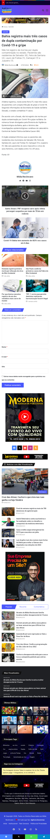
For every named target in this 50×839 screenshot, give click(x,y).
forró (41, 749)
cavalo (23, 745)
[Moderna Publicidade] (25, 20)
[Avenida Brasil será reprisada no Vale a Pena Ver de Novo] (8, 637)
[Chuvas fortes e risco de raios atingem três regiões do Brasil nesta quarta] (40, 729)
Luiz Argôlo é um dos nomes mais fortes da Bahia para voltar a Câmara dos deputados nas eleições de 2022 (32, 542)
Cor (4, 749)
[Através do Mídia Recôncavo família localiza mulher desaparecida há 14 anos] (8, 615)
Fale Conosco (24, 823)
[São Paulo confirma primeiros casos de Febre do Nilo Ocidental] (37, 260)
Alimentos (6, 745)
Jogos (5, 753)
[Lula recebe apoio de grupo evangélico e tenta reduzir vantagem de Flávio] (9, 720)
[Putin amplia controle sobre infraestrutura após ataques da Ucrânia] (40, 720)
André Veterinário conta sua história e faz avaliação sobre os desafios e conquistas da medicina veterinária (31, 521)
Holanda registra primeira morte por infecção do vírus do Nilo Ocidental (12, 271)
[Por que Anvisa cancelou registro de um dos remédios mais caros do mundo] (13, 286)
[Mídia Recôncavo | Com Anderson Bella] (7, 10)
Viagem (32, 757)
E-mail (5, 357)
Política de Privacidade (39, 823)
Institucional (13, 823)
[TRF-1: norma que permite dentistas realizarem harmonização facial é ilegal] (37, 286)
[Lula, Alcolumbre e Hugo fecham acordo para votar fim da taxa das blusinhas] (25, 711)
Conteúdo (40, 745)
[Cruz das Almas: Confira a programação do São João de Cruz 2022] (8, 647)
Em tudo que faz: (31, 820)
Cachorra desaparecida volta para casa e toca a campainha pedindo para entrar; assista (32, 657)
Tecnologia (6, 757)
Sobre (39, 753)
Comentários (39, 607)
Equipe (23, 749)
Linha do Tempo (15, 753)
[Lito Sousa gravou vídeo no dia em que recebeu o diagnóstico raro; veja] (40, 711)
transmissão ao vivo (19, 757)
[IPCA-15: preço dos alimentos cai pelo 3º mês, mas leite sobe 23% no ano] (9, 710)
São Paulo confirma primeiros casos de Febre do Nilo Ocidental (37, 271)
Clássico (31, 745)
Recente (23, 607)
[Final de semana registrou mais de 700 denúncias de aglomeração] (8, 511)
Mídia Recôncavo (10, 65)
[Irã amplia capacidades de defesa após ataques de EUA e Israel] (9, 729)
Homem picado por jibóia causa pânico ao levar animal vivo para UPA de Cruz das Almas (31, 625)
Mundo (31, 753)
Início (5, 27)
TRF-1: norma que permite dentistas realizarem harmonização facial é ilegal (37, 296)
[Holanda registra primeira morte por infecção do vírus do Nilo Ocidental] (13, 260)
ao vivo (15, 745)
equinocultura (13, 749)
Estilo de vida (32, 749)
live (25, 753)
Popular (9, 607)
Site (3, 366)
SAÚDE (11, 27)
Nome (4, 347)
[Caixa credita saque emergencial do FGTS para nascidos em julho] (8, 533)
